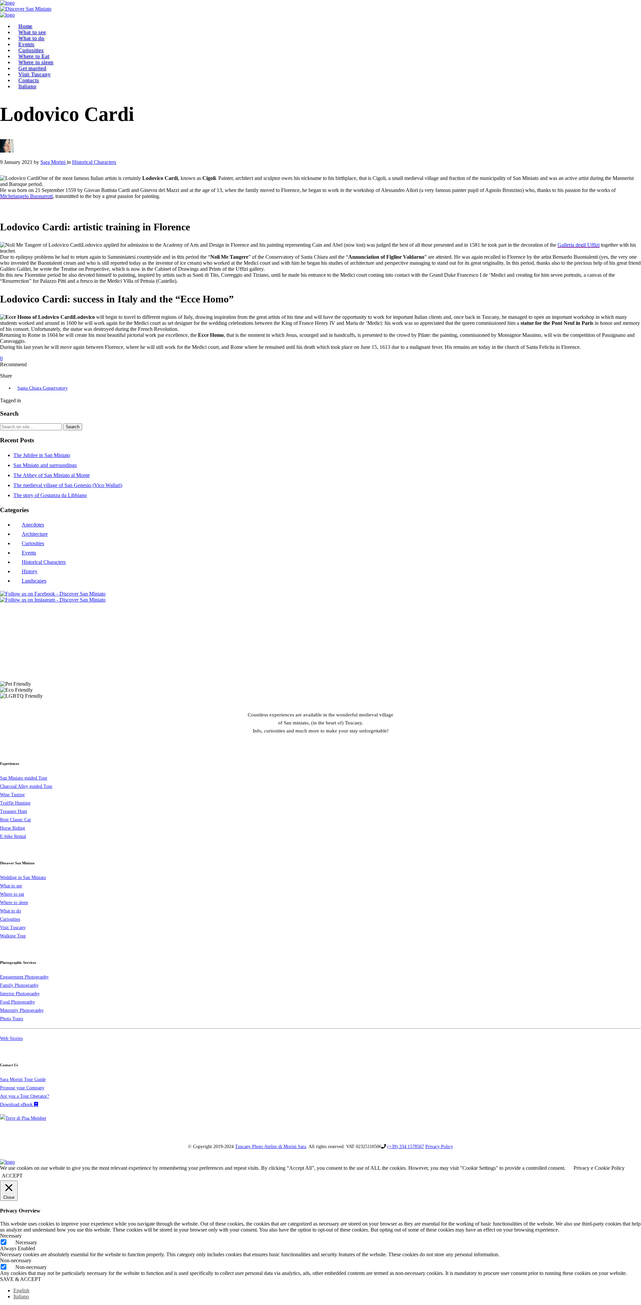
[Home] (7, 3)
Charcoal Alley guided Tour (26, 786)
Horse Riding (12, 828)
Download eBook (17, 1104)
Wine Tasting (12, 794)
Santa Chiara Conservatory (42, 388)
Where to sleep (35, 62)
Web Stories (11, 1038)
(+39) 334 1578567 (405, 1146)
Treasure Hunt (13, 811)
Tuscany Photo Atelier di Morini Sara (270, 1146)
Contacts (28, 80)
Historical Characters (44, 562)
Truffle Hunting (15, 803)
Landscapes (34, 581)
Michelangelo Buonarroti (26, 196)
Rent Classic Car (15, 819)
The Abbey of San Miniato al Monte (51, 475)
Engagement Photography (24, 977)
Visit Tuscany (34, 74)
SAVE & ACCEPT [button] (20, 1279)
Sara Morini (53, 162)
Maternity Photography (22, 1010)
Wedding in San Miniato (23, 877)
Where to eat (12, 894)
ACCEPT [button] (12, 1175)
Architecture (35, 534)
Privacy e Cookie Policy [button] (599, 1168)
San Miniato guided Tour (23, 778)
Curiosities (31, 50)
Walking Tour (13, 935)
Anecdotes (33, 524)
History (29, 571)
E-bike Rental (13, 836)
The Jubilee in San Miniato (41, 455)
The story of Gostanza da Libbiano (50, 495)
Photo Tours (11, 1018)
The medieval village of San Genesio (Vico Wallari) (67, 485)
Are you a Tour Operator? (24, 1096)
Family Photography (19, 985)
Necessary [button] (11, 1236)
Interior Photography (20, 993)
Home (25, 26)
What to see (32, 32)
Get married (32, 68)
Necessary (26, 1242)
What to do (31, 38)
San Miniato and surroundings (45, 465)
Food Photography (17, 1002)
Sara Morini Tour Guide (23, 1079)
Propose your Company (22, 1087)
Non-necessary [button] (15, 1260)
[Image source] (30, 664)
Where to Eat (33, 56)
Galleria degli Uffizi (579, 245)
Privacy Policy (439, 1146)
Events (26, 44)
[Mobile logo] (7, 1162)
